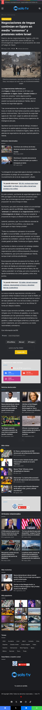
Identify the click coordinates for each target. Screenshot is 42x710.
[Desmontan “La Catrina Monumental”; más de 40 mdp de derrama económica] (6, 480)
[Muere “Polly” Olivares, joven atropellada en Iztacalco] (6, 471)
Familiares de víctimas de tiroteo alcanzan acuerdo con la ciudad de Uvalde (25, 149)
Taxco (18, 651)
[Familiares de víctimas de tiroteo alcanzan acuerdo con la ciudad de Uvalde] (6, 149)
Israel (22, 342)
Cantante (30, 641)
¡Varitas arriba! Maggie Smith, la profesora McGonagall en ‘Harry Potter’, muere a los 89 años (27, 586)
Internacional (11, 15)
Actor (18, 641)
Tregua (31, 342)
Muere (32, 648)
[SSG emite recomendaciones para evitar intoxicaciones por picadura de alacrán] (7, 619)
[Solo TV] (21, 8)
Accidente (11, 641)
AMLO (24, 641)
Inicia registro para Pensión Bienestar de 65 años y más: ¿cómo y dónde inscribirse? (26, 488)
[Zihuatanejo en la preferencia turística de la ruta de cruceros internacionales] (34, 626)
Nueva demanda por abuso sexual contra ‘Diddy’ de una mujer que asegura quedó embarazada (27, 577)
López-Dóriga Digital (14, 335)
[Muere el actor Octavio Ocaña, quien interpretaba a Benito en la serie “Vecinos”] (6, 462)
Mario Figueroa (24, 648)
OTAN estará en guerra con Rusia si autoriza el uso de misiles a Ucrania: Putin (10, 533)
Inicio (4, 15)
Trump (24, 651)
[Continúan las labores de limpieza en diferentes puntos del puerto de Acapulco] (7, 626)
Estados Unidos (14, 644)
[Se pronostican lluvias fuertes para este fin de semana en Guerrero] (34, 619)
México (5, 651)
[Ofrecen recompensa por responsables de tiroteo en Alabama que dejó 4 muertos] (31, 421)
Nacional (11, 651)
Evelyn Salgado (25, 644)
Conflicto (11, 342)
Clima (37, 641)
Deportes (5, 644)
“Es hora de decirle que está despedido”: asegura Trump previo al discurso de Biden (31, 533)
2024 (4, 641)
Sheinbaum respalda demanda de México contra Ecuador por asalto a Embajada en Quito (25, 160)
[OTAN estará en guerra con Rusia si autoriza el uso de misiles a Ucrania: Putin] (10, 524)
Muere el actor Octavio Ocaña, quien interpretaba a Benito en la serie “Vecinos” (26, 462)
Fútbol (34, 644)
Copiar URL (21, 352)
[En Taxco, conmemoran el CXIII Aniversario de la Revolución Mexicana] (6, 453)
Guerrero (5, 648)
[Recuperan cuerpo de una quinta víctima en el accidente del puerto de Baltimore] (10, 545)
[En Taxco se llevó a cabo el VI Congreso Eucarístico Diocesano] (21, 619)
